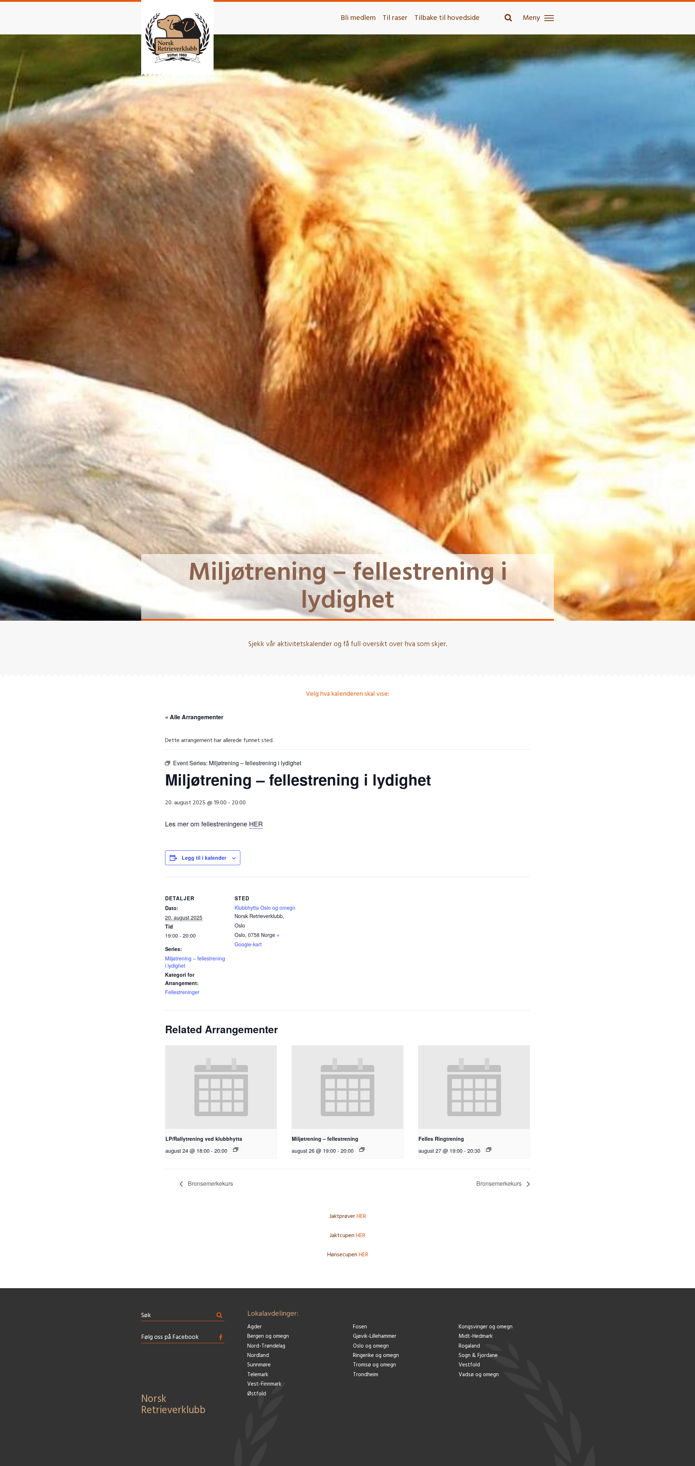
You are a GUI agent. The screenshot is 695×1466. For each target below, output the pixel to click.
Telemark (257, 1375)
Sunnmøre (259, 1365)
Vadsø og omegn (479, 1375)
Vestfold (469, 1365)
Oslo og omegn (371, 1346)
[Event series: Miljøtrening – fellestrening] (362, 1149)
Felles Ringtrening (441, 1138)
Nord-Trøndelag (266, 1346)
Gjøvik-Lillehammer (374, 1336)
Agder (254, 1327)
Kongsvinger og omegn (486, 1327)
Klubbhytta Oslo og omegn (265, 907)
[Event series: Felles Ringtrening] (488, 1149)
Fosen (360, 1327)
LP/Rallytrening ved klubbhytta (203, 1138)
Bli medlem (358, 18)
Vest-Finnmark (264, 1384)
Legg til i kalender (204, 857)
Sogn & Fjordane (478, 1356)
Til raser (395, 18)
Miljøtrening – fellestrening (325, 1138)
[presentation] (221, 1087)
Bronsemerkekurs (209, 1183)
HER (256, 823)
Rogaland (469, 1346)
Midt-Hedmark (476, 1336)
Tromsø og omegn (374, 1365)
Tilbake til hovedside (447, 18)
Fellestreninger (182, 992)
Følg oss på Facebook (170, 1337)
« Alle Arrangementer (194, 717)
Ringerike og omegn (376, 1356)
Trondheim (365, 1375)
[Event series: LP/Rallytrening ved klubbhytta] (235, 1149)
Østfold (256, 1394)
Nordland (258, 1356)
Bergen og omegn (268, 1336)
